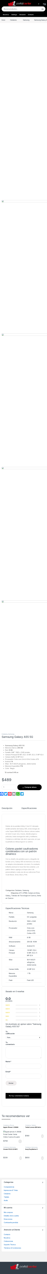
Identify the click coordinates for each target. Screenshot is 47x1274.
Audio (6, 1200)
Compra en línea (34, 893)
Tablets (33, 1125)
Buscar (42, 8)
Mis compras (8, 1212)
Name (8, 1061)
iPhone (12, 1125)
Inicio (3, 20)
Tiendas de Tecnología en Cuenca (23, 895)
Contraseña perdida (11, 1222)
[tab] (7, 809)
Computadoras (9, 1187)
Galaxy (8, 895)
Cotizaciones (8, 1241)
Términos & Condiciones (12, 1248)
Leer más (20, 1141)
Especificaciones (29, 808)
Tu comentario (10, 1043)
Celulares (13, 20)
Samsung (26, 20)
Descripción (7, 808)
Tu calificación (10, 1032)
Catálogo (14, 14)
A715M (25, 893)
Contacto (31, 14)
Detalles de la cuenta (11, 1216)
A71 (20, 893)
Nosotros (6, 14)
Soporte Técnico (10, 1244)
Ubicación (22, 14)
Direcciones (8, 1219)
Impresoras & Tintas (11, 1190)
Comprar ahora (30, 787)
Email (8, 1072)
